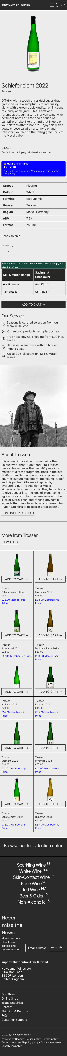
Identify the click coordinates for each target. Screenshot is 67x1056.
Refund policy (33, 1039)
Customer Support (14, 1019)
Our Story (8, 994)
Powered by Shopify (12, 1039)
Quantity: (7, 245)
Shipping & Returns (14, 1011)
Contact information (51, 1042)
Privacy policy (50, 1039)
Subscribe (57, 947)
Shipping (21, 152)
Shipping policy (30, 1042)
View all (8, 542)
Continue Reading (16, 513)
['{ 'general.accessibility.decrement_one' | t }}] (2, 252)
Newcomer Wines (21, 1034)
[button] (57, 5)
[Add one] (15, 252)
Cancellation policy (11, 1046)
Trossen (7, 91)
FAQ (4, 1015)
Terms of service (10, 1042)
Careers (6, 1007)
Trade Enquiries (12, 1002)
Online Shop (9, 998)
